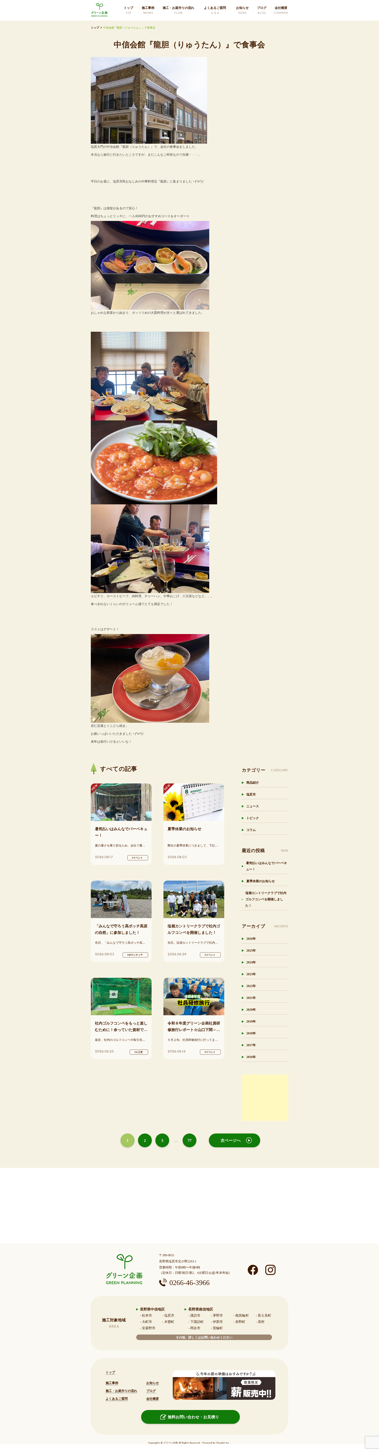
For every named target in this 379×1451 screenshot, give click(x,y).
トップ (95, 27)
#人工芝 (138, 1052)
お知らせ (152, 1383)
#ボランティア (135, 955)
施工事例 (112, 1383)
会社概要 (152, 1398)
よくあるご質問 (117, 1398)
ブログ (151, 1390)
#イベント (137, 857)
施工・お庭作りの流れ (121, 1390)
